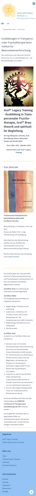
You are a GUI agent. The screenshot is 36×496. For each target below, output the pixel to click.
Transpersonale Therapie (11, 459)
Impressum (6, 485)
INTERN (5, 491)
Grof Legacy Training (9, 439)
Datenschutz (6, 488)
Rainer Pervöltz (13, 256)
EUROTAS (5, 462)
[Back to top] (32, 492)
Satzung (5, 482)
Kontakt (5, 479)
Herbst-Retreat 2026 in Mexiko (13, 442)
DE (3, 23)
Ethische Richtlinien (9, 465)
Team (4, 456)
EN (8, 23)
